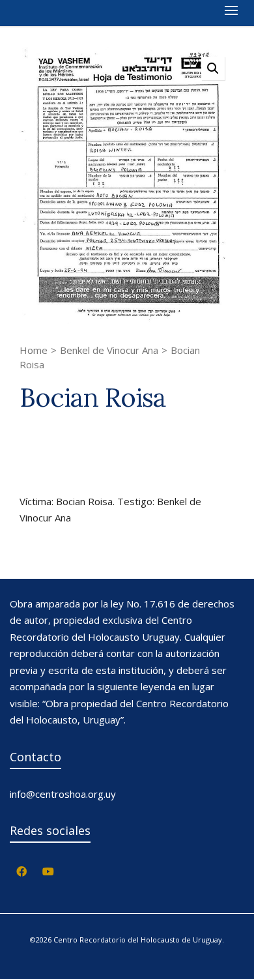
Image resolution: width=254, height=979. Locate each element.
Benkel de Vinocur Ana (109, 350)
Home (34, 350)
